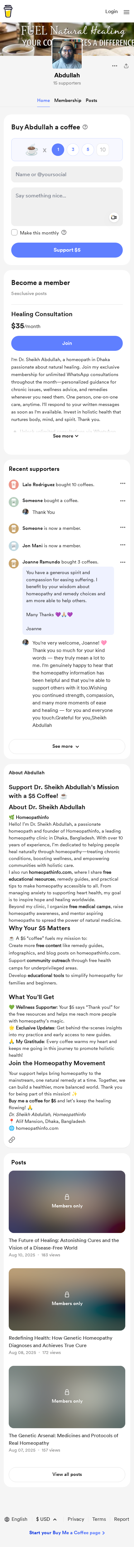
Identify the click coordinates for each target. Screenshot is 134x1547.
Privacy (76, 1519)
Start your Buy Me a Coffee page (64, 1532)
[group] (67, 376)
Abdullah (67, 75)
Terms (99, 1519)
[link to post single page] (67, 1215)
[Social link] (12, 1140)
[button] (126, 12)
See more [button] (63, 436)
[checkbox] (35, 233)
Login (111, 11)
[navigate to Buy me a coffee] (8, 11)
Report (121, 1519)
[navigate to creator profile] (67, 54)
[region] (67, 189)
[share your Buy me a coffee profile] (126, 66)
